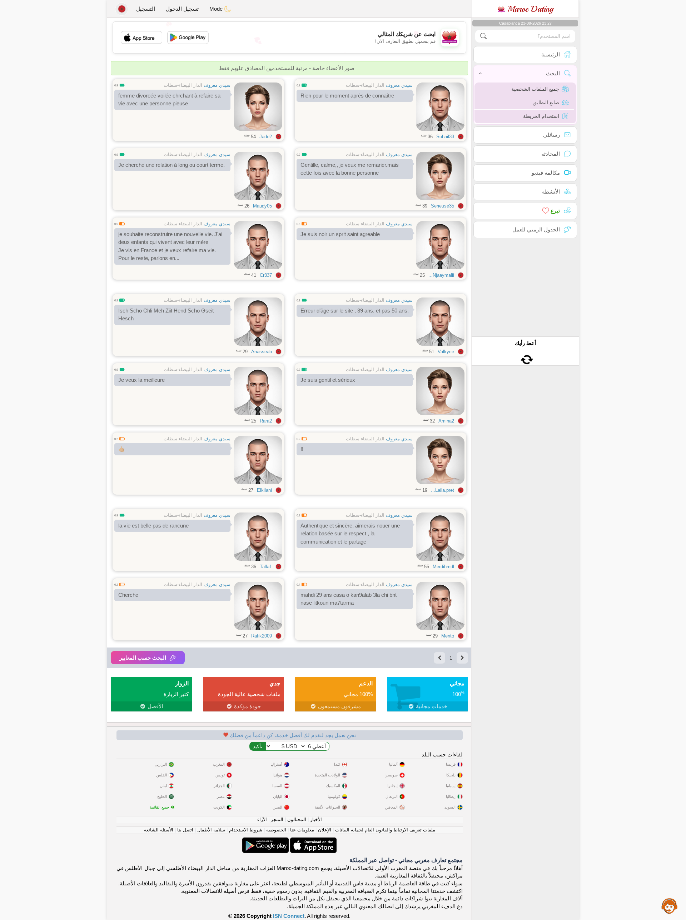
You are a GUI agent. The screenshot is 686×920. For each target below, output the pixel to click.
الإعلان (324, 829)
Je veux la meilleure (141, 380)
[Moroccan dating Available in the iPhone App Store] (313, 841)
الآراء (262, 819)
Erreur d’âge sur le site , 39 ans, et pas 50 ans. (354, 311)
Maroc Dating (529, 9)
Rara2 (266, 421)
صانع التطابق (546, 102)
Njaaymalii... (441, 275)
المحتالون (296, 819)
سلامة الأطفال (211, 829)
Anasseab (261, 351)
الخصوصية (276, 829)
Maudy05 (262, 206)
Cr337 (266, 275)
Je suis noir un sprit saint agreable (340, 234)
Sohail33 (445, 136)
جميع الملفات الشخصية (535, 89)
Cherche (128, 595)
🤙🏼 (121, 449)
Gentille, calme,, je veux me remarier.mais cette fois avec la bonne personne (349, 169)
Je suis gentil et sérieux (327, 380)
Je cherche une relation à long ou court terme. (171, 165)
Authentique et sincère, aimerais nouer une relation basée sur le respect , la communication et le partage (350, 533)
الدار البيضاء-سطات (365, 85)
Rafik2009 (261, 636)
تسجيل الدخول (182, 9)
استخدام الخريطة (541, 116)
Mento (447, 636)
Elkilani (264, 490)
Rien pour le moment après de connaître (347, 95)
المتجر (277, 819)
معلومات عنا (302, 829)
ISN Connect (288, 916)
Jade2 (265, 136)
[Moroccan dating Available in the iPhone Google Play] (265, 841)
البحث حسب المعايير (142, 658)
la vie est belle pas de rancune (153, 525)
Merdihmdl (443, 566)
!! (301, 449)
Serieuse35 (442, 206)
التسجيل (145, 9)
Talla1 (266, 566)
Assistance (669, 906)
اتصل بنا (185, 829)
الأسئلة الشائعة (158, 829)
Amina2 (446, 421)
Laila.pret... (442, 490)
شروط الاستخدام (245, 829)
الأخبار (316, 819)
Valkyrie (446, 351)
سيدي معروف (399, 85)
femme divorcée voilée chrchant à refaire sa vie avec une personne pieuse (169, 99)
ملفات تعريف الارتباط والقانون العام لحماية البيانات (385, 829)
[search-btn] (483, 36)
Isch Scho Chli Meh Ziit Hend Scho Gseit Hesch (166, 315)
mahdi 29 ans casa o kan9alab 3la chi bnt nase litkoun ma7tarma (348, 599)
